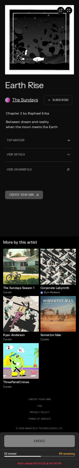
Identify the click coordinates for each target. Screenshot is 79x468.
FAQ (39, 406)
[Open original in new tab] (60, 10)
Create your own (39, 399)
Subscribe (60, 100)
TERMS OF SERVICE (39, 419)
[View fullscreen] (68, 10)
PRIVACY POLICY (40, 412)
